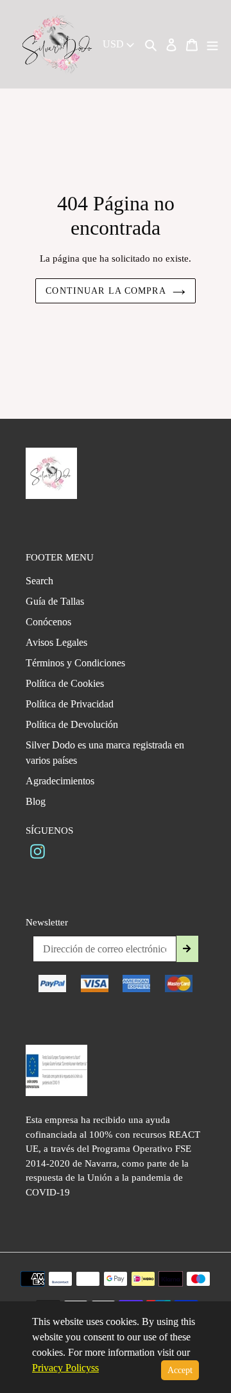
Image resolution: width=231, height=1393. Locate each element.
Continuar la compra (106, 291)
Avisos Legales (56, 642)
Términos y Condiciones (75, 662)
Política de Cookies (65, 683)
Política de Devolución (72, 724)
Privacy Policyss (65, 1367)
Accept (180, 1370)
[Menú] (212, 44)
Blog (36, 801)
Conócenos (48, 621)
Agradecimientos (60, 780)
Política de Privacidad (70, 703)
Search (39, 580)
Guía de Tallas (55, 601)
